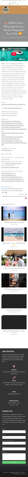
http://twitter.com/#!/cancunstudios (11, 127)
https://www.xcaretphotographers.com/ (11, 177)
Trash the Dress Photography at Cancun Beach (14, 222)
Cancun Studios (14, 473)
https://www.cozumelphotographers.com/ (12, 179)
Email (3, 434)
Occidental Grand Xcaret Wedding (14, 310)
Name (3, 429)
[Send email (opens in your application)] (15, 4)
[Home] (1, 37)
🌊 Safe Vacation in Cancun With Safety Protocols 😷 (14, 243)
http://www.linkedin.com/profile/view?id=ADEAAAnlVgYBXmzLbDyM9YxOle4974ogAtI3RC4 (13, 142)
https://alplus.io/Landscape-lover (10, 167)
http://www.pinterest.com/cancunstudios (12, 136)
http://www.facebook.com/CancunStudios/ (12, 125)
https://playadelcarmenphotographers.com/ (12, 181)
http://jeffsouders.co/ (7, 150)
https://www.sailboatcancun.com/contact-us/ (13, 104)
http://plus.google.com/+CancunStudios (12, 123)
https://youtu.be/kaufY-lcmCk (13, 163)
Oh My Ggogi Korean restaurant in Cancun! (14, 289)
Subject (4, 446)
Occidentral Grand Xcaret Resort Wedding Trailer (14, 268)
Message (4, 452)
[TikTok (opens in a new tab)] (18, 4)
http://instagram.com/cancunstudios (11, 121)
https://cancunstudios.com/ (8, 175)
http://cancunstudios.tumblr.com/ (10, 138)
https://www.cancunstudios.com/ (13, 108)
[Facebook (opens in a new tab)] (10, 4)
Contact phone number (8, 440)
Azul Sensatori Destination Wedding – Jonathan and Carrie (14, 331)
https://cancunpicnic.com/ (8, 173)
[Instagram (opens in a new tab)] (12, 4)
